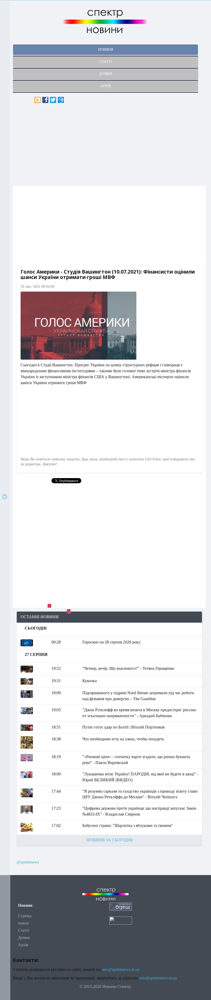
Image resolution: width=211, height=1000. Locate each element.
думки (105, 74)
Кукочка (89, 681)
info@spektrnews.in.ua (158, 978)
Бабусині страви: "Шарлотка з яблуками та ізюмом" (127, 825)
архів (105, 86)
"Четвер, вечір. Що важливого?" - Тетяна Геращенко (128, 668)
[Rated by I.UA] (120, 920)
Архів (23, 945)
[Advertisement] (109, 144)
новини (105, 50)
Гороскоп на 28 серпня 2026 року (111, 642)
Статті (23, 930)
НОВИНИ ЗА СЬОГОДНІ (109, 840)
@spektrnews (28, 862)
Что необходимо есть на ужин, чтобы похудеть (123, 739)
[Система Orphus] (120, 906)
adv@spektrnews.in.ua (120, 969)
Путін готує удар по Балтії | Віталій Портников (123, 727)
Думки (24, 937)
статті (105, 62)
